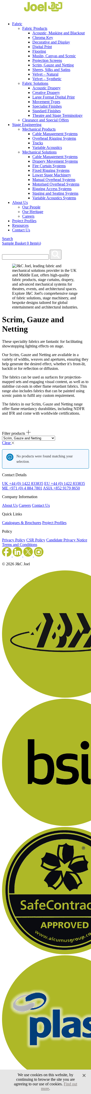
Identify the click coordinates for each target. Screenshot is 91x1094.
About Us (20, 202)
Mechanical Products (39, 129)
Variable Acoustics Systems (54, 198)
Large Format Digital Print (53, 97)
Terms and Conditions (19, 544)
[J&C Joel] (32, 15)
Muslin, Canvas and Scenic (54, 56)
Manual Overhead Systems (53, 179)
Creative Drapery (46, 92)
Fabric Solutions (35, 83)
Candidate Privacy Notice (66, 540)
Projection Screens (47, 60)
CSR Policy (35, 540)
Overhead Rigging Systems (54, 138)
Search (7, 238)
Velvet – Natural (45, 74)
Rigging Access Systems (52, 189)
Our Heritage (32, 211)
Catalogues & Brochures (21, 523)
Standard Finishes (46, 111)
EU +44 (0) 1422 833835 (64, 483)
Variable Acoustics (47, 147)
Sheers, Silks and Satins (51, 69)
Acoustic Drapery (46, 88)
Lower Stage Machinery (51, 175)
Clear (7, 443)
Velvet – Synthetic (46, 79)
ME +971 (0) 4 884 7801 (22, 488)
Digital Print (42, 47)
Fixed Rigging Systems (51, 170)
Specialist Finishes (47, 106)
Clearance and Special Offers (45, 120)
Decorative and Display (51, 42)
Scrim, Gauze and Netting (53, 65)
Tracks (37, 143)
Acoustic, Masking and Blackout (58, 33)
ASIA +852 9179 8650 (61, 488)
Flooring (39, 51)
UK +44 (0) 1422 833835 (22, 483)
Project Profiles (24, 221)
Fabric (17, 24)
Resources (20, 225)
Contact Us (21, 230)
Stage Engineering (26, 124)
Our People (31, 207)
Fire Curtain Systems (49, 166)
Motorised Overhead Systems (55, 184)
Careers (28, 216)
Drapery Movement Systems (55, 161)
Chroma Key (42, 37)
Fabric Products (34, 28)
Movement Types (46, 102)
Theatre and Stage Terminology (57, 115)
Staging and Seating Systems (55, 193)
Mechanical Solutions (39, 152)
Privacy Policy (13, 540)
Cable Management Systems (55, 134)
